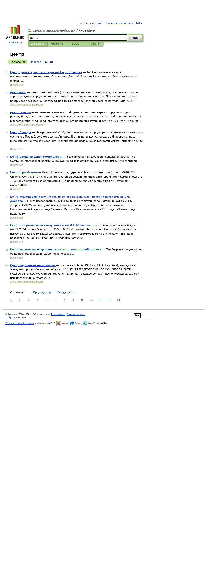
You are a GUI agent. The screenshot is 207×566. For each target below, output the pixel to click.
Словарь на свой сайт (119, 23)
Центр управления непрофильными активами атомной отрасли (55, 249)
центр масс (18, 92)
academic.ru (15, 42)
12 (109, 300)
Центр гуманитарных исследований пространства (46, 72)
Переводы (57, 44)
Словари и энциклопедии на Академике (61, 30)
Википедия (16, 85)
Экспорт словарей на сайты (19, 323)
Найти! (135, 37)
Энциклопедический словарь (26, 105)
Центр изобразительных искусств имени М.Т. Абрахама (50, 225)
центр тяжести (20, 112)
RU (138, 23)
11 (100, 300)
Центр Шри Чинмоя (24, 172)
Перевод (35, 61)
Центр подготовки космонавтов (33, 265)
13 (118, 300)
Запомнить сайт (92, 23)
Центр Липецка (20, 132)
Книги (75, 44)
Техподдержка (58, 314)
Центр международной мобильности (36, 156)
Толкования (37, 44)
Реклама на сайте (76, 314)
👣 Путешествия (17, 317)
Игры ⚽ (94, 44)
